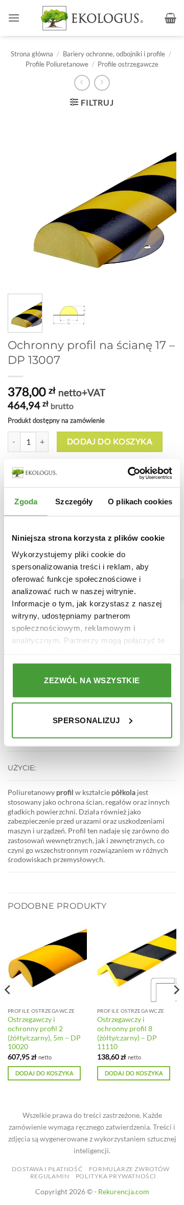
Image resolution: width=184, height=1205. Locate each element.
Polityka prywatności (116, 1176)
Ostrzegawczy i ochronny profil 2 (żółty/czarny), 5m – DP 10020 (44, 1033)
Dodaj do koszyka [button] (44, 1073)
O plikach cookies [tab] (140, 501)
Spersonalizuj (86, 720)
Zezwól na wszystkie (92, 680)
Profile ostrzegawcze (128, 64)
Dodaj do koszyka (109, 441)
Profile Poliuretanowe (57, 64)
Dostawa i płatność (47, 1169)
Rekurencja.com (123, 1191)
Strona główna (32, 54)
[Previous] (8, 1010)
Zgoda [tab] (25, 501)
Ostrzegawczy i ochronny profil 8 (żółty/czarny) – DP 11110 (127, 1033)
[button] (14, 17)
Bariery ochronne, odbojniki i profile (114, 54)
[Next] (176, 1010)
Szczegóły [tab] (74, 501)
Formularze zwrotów (129, 1169)
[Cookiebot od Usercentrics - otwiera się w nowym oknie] (129, 473)
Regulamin (50, 1176)
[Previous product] (102, 83)
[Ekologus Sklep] (92, 18)
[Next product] (82, 83)
